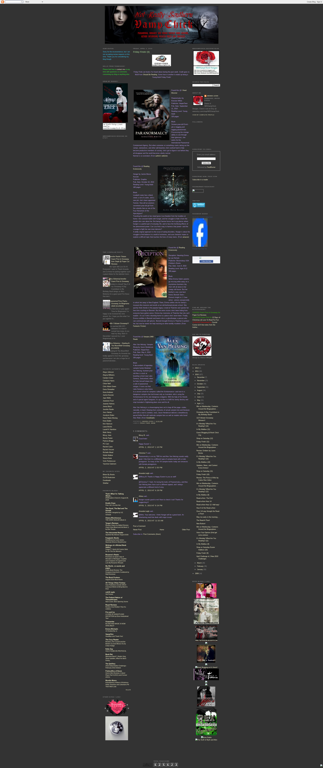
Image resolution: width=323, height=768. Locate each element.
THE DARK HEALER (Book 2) (115, 520)
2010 (197, 374)
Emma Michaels (111, 629)
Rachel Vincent (108, 450)
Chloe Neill (107, 384)
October (200, 384)
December (201, 377)
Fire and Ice (110, 612)
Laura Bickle (107, 427)
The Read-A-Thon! (203, 520)
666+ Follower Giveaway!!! (119, 323)
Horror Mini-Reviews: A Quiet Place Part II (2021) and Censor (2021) (116, 675)
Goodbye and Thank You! (114, 636)
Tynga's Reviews (111, 523)
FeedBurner (211, 167)
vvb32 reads (110, 592)
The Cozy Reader (112, 640)
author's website (161, 156)
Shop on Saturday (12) (204, 438)
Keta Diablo (107, 421)
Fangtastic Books (112, 538)
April (199, 403)
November (201, 380)
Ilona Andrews (108, 392)
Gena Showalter (108, 389)
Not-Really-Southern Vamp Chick (202, 217)
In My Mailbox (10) (203, 462)
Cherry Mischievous (113, 518)
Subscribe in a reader (200, 180)
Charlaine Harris (108, 381)
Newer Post (137, 530)
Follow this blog (206, 261)
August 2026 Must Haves (114, 579)
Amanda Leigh (144, 473)
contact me (121, 69)
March (199, 563)
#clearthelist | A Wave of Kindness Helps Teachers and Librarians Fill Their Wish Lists (117, 684)
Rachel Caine (108, 447)
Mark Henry (107, 432)
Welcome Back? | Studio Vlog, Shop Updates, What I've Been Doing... (115, 658)
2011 (197, 371)
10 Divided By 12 (111, 631)
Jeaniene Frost (108, 401)
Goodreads (107, 480)
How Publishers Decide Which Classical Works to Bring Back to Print (116, 587)
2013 (197, 368)
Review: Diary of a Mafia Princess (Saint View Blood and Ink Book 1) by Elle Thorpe (117, 527)
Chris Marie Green (109, 386)
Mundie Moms (111, 680)
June (199, 397)
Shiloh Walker (108, 455)
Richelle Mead (108, 452)
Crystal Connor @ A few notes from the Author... (204, 324)
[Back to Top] (321, 765)
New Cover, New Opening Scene (116, 602)
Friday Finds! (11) (202, 442)
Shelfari (105, 483)
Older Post (186, 530)
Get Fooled (109, 594)
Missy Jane (107, 435)
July (199, 394)
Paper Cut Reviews (199, 315)
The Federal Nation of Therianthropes (113, 599)
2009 (197, 573)
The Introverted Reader (114, 533)
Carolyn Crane (108, 378)
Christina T (143, 453)
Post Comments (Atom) (152, 534)
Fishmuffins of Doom (113, 671)
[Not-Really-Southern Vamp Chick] (200, 246)
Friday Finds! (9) (202, 553)
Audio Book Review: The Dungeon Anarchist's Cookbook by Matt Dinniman (117, 572)
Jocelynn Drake (108, 415)
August (200, 390)
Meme (153, 423)
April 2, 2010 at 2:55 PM (150, 468)
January (200, 569)
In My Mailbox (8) (202, 544)
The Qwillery (110, 664)
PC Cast (106, 444)
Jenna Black (107, 406)
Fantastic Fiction (139, 326)
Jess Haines (107, 412)
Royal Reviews (111, 605)
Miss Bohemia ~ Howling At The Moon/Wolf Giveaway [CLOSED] (119, 345)
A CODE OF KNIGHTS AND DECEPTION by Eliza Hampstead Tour (116, 616)
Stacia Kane (107, 458)
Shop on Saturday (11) (204, 471)
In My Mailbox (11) (203, 429)
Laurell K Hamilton (109, 429)
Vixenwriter (109, 622)
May (199, 400)
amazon (186, 237)
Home (162, 530)
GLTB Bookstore (109, 477)
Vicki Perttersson (109, 461)
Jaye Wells (107, 398)
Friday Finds (145, 423)
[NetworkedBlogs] (206, 258)
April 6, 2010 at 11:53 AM (151, 521)
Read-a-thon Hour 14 (203, 501)
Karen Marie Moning (110, 418)
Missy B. (142, 435)
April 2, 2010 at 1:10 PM (150, 447)
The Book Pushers (112, 577)
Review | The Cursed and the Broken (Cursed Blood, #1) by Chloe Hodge (115, 644)
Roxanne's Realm (112, 555)
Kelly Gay (109, 649)
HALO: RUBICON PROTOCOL (115, 651)
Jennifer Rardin (108, 409)
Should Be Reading (150, 74)
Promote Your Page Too (199, 249)
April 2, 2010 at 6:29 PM (150, 490)
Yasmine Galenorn (109, 464)
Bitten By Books (109, 474)
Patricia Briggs (108, 441)
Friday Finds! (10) (202, 474)
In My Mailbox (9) (202, 495)
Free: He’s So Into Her (113, 505)
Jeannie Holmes (109, 404)
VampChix (109, 634)
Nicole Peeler (108, 438)
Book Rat (109, 654)
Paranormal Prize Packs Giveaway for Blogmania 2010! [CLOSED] (119, 303)
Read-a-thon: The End (204, 498)
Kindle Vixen (110, 503)
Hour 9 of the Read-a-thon (205, 508)
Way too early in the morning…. (208, 517)
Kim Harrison (107, 424)
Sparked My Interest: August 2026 (116, 535)
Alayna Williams (109, 375)
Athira (141, 496)
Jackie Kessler (108, 395)
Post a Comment (139, 526)
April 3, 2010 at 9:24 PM (150, 505)
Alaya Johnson (108, 372)
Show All (128, 689)
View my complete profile (203, 115)
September (201, 387)
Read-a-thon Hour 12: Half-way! (207, 505)
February (200, 566)
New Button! (200, 524)
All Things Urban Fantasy (115, 583)
